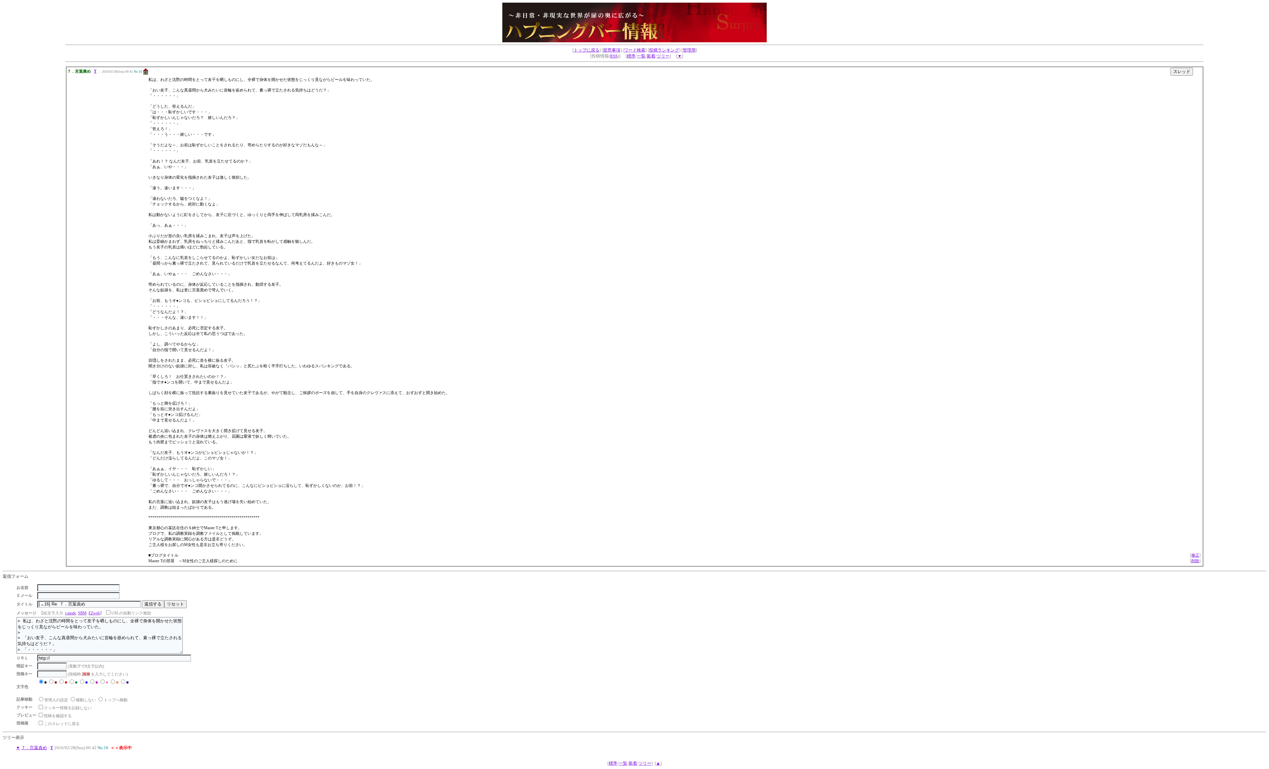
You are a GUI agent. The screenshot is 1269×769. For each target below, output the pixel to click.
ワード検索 (634, 50)
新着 (651, 56)
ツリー (663, 56)
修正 (1195, 555)
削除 (1195, 561)
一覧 (641, 56)
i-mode (70, 613)
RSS (614, 56)
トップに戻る (586, 50)
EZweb (94, 613)
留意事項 (611, 50)
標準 (631, 56)
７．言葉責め (34, 747)
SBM (82, 613)
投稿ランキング (664, 50)
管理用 (689, 50)
